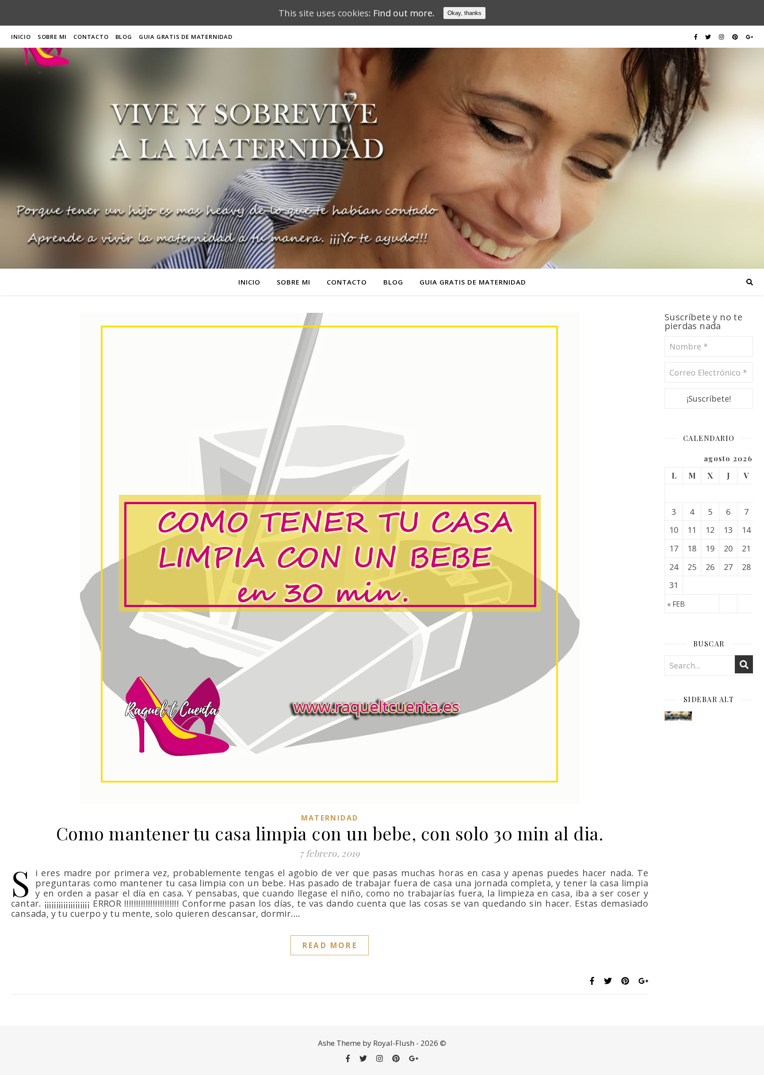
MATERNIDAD (330, 818)
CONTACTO (90, 37)
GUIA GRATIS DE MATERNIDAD (186, 37)
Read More (330, 945)
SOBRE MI (52, 37)
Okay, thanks (464, 13)
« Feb (676, 604)
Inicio (21, 37)
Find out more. (404, 13)
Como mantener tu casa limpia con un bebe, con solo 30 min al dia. (330, 833)
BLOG (123, 37)
